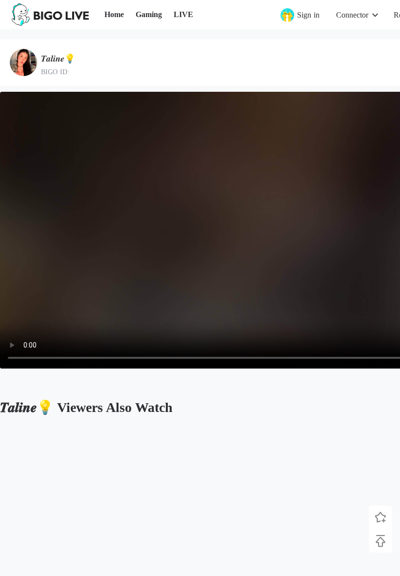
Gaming (149, 14)
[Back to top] (380, 541)
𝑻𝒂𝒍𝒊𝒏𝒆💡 (58, 58)
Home (114, 14)
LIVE (183, 14)
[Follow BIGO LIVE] (380, 517)
